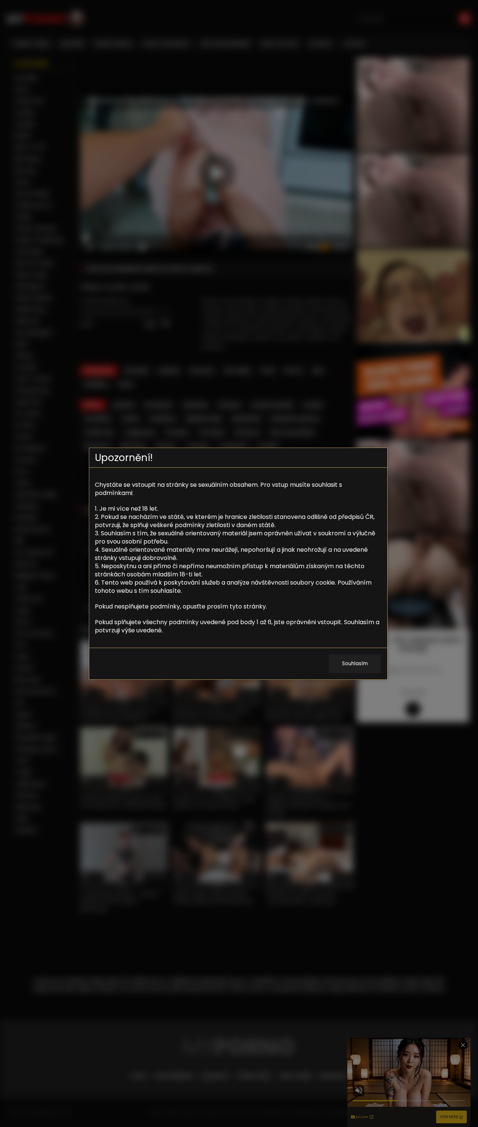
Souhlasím (355, 663)
